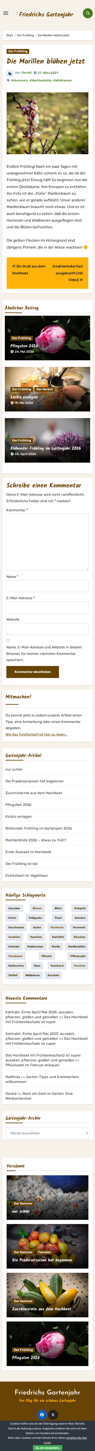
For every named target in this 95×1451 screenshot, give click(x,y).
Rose (37, 965)
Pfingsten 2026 (24, 346)
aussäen (14, 908)
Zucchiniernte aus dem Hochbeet (34, 793)
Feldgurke (35, 917)
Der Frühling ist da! (22, 864)
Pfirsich (47, 956)
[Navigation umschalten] (5, 13)
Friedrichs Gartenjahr (46, 15)
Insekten (14, 937)
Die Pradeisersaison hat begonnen (35, 781)
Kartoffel (58, 937)
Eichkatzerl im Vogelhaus (27, 875)
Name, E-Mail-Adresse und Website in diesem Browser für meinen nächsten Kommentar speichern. (44, 653)
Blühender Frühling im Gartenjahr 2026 (45, 448)
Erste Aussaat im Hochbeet (28, 852)
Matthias (13, 1077)
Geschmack (16, 927)
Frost (58, 917)
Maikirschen (35, 946)
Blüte (58, 908)
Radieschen (16, 965)
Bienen (37, 908)
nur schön (14, 769)
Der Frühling (17, 51)
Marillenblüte (77, 946)
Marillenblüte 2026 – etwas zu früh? (36, 840)
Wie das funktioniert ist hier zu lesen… (36, 734)
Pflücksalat (78, 956)
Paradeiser (15, 956)
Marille (56, 946)
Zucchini (53, 975)
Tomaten (80, 965)
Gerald (27, 73)
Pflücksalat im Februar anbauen (33, 1065)
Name (12, 577)
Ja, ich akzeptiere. (48, 1447)
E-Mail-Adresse (20, 598)
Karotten (36, 937)
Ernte (12, 917)
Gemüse (80, 917)
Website (12, 619)
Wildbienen (32, 975)
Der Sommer (23, 1203)
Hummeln (79, 927)
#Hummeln (19, 80)
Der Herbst (44, 389)
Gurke (37, 927)
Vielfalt (13, 975)
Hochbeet (57, 927)
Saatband (57, 965)
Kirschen (80, 937)
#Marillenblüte (40, 80)
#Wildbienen (62, 80)
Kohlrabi (13, 946)
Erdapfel (80, 908)
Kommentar (17, 510)
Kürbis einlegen (24, 397)
